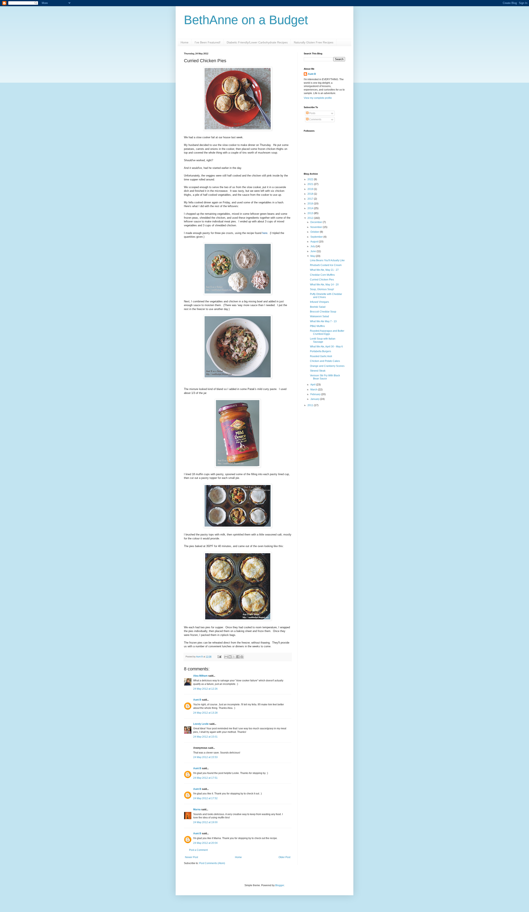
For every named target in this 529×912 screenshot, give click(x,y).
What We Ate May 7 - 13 (323, 321)
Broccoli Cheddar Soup (323, 311)
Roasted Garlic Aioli (321, 356)
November (316, 227)
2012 (310, 218)
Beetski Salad (317, 306)
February (315, 394)
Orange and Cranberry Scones (327, 366)
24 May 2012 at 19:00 (205, 822)
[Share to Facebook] (238, 657)
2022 (310, 179)
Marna (197, 809)
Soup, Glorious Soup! (322, 289)
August (314, 241)
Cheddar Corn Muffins (322, 274)
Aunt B (199, 656)
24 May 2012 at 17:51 (205, 777)
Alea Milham (200, 675)
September (316, 236)
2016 (310, 203)
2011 (310, 405)
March (314, 389)
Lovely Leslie (201, 723)
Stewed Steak (317, 370)
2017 (310, 198)
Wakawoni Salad (319, 316)
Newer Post (191, 857)
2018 (310, 193)
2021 (310, 184)
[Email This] (226, 657)
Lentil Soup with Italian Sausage (322, 340)
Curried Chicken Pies (322, 279)
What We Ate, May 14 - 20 (324, 284)
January (315, 399)
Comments (315, 119)
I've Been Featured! (207, 42)
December (316, 222)
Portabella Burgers (320, 351)
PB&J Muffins (317, 326)
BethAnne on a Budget (246, 20)
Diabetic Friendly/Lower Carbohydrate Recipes (257, 42)
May (313, 256)
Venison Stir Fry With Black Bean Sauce (325, 377)
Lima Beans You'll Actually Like (327, 260)
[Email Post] (219, 656)
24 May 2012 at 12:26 (205, 688)
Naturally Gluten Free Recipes (313, 42)
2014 (310, 208)
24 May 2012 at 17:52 (205, 798)
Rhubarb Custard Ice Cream (326, 265)
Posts (312, 113)
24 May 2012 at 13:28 (205, 712)
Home (184, 42)
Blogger (279, 885)
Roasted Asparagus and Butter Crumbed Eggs (327, 332)
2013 (310, 213)
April (313, 384)
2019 (310, 189)
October (315, 231)
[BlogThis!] (230, 657)
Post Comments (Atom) (212, 863)
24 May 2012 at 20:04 (205, 843)
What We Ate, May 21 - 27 (324, 269)
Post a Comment (198, 850)
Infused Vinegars (319, 301)
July (313, 246)
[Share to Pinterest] (242, 657)
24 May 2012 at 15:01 (205, 736)
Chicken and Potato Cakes (325, 361)
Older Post (284, 857)
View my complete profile (318, 98)
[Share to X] (234, 657)
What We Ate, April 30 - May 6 (326, 346)
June (313, 251)
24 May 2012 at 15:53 (205, 757)
